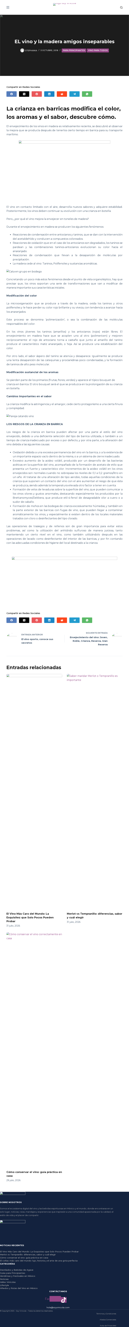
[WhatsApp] (87, 94)
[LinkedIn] (49, 94)
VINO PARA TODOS (98, 50)
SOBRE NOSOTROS (11, 1202)
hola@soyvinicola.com (58, 1307)
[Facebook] (11, 94)
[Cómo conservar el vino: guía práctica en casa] (34, 1049)
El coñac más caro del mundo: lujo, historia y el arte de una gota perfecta (39, 1260)
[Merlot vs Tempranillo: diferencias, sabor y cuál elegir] (95, 791)
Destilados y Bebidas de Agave (16, 1270)
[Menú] (7, 7)
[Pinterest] (37, 94)
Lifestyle (4, 1285)
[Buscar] (121, 7)
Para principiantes (74, 50)
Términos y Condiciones (106, 1314)
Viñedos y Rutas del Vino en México (19, 1288)
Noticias (4, 1279)
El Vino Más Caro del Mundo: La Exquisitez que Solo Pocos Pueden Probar (30, 917)
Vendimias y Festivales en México (17, 1276)
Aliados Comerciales (108, 1320)
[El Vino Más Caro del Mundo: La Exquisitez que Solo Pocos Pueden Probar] (34, 791)
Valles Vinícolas (8, 1282)
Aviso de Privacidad (108, 1325)
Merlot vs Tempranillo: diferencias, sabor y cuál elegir (28, 1254)
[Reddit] (62, 94)
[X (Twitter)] (24, 94)
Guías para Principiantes (12, 1273)
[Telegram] (74, 94)
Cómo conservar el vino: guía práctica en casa (24, 1257)
